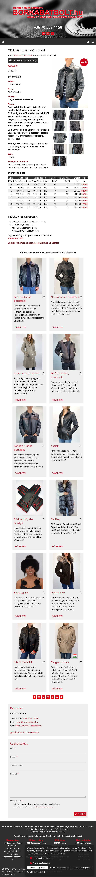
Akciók (55, 446)
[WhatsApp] (52, 697)
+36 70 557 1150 (15, 238)
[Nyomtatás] (62, 697)
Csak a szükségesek (82, 867)
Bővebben (20, 327)
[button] (92, 41)
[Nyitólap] (48, 13)
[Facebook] (34, 697)
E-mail (14, 757)
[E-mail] (44, 33)
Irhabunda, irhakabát (26, 373)
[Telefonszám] (48, 33)
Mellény (55, 519)
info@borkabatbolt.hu (27, 722)
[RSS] (52, 33)
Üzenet (14, 774)
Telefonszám (16, 765)
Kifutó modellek (23, 662)
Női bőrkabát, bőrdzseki (65, 297)
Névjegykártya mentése (26, 732)
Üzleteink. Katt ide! (23, 60)
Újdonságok (58, 592)
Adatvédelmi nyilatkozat (43, 807)
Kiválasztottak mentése (60, 867)
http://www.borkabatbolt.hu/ (28, 725)
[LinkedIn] (44, 697)
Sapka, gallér (21, 592)
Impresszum (22, 871)
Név (13, 748)
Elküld (81, 814)
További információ (35, 872)
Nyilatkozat (16, 800)
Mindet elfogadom (37, 867)
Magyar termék (60, 662)
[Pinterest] (48, 697)
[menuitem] (3, 41)
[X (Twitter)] (39, 697)
